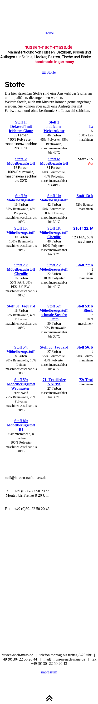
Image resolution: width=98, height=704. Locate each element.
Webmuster (21, 388)
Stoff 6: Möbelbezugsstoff (54, 161)
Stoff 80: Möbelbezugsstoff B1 (21, 425)
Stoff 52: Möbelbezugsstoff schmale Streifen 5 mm (54, 312)
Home (49, 33)
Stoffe (51, 72)
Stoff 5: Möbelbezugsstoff (21, 161)
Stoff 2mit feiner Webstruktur (54, 126)
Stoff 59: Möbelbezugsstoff (21, 382)
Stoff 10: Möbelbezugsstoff (54, 198)
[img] (49, 12)
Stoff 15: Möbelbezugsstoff (20, 230)
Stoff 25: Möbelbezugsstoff (54, 267)
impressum (49, 672)
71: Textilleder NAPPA (54, 382)
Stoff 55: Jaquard (54, 347)
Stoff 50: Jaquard (21, 306)
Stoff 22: (81, 228)
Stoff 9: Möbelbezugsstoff (20, 198)
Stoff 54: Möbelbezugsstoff (20, 349)
